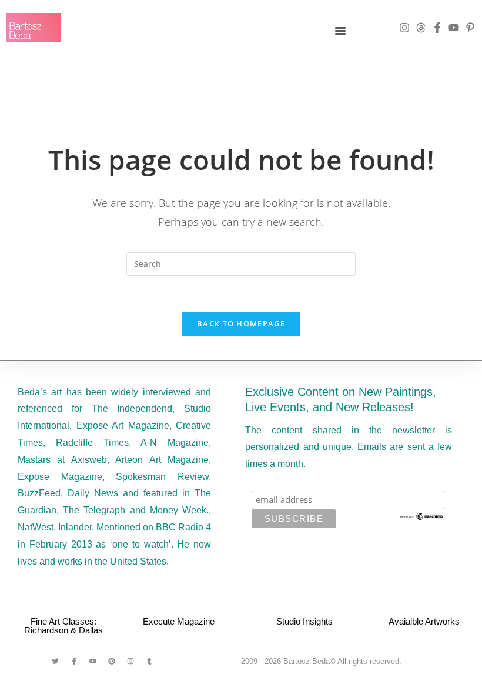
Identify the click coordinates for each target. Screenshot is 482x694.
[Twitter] (55, 661)
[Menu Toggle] (340, 30)
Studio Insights (304, 621)
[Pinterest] (111, 661)
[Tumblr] (149, 661)
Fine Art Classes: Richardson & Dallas (63, 625)
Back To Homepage (241, 323)
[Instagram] (404, 27)
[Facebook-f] (437, 27)
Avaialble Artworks (424, 621)
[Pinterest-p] (470, 27)
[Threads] (421, 27)
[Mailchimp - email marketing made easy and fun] (421, 515)
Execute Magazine (179, 621)
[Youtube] (453, 27)
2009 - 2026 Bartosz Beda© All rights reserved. (321, 661)
